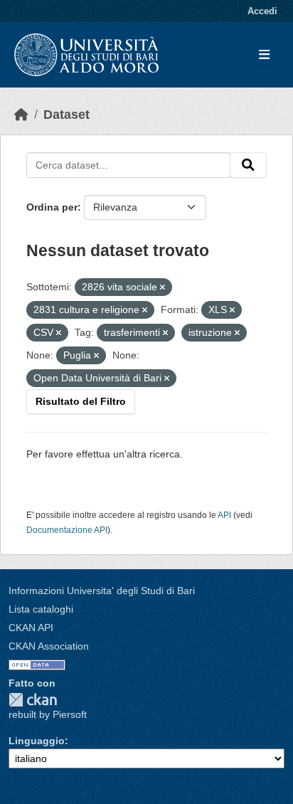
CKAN (33, 699)
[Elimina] (162, 287)
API (224, 515)
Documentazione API (66, 530)
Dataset (66, 114)
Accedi (262, 11)
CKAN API (31, 627)
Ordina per (52, 207)
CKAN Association (49, 646)
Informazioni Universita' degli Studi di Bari (102, 590)
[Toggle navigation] (264, 55)
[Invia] (248, 165)
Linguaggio (37, 740)
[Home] (21, 114)
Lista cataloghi (41, 609)
